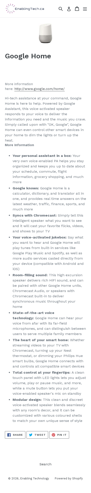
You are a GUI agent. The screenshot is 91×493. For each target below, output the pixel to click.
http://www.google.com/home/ (39, 89)
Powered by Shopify (69, 478)
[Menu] (85, 9)
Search (45, 464)
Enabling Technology (34, 478)
